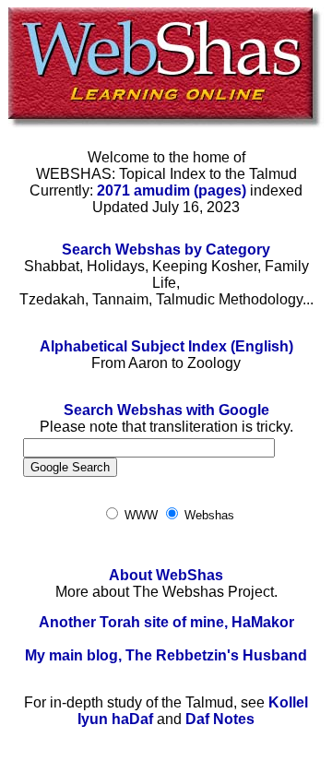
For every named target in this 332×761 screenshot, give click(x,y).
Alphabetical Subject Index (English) (166, 346)
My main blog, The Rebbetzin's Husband (166, 655)
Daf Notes (220, 719)
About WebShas (166, 575)
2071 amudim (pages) (171, 190)
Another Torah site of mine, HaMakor (166, 622)
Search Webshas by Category (166, 249)
